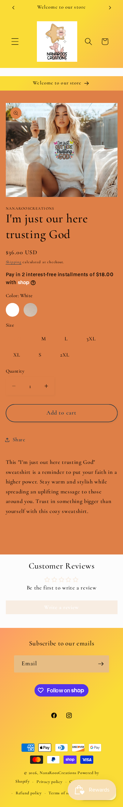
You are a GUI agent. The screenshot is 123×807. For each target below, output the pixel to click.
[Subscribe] (101, 664)
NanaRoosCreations (58, 772)
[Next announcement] (110, 7)
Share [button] (19, 439)
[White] (12, 310)
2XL (64, 355)
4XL (18, 339)
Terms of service (64, 793)
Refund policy (29, 793)
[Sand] (30, 310)
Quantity (15, 371)
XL (16, 355)
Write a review (61, 607)
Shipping (14, 262)
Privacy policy (50, 781)
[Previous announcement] (13, 7)
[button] (15, 41)
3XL (91, 339)
